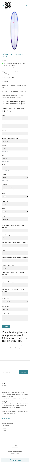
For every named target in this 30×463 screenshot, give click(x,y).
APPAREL (4, 428)
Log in (3, 383)
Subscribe (23, 372)
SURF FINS (4, 430)
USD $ (14, 445)
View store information (9, 67)
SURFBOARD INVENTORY (7, 421)
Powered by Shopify (15, 453)
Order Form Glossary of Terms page (13, 348)
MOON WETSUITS (5, 425)
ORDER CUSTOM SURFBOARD (8, 423)
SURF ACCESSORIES (6, 433)
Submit (6, 326)
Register (4, 385)
